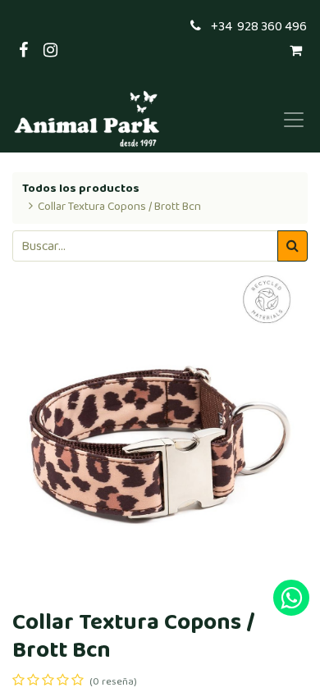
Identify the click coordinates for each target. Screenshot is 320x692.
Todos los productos (80, 188)
